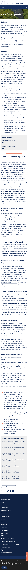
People (2, 502)
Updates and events (6, 516)
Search (17, 544)
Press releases (4, 527)
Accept (4, 567)
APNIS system (7, 336)
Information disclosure (6, 505)
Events (2, 521)
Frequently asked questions (7, 538)
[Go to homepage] (4, 2)
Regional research (5, 547)
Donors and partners (6, 513)
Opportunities (4, 11)
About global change (6, 510)
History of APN (4, 507)
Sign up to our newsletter (8, 486)
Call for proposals (5, 533)
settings (16, 564)
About (2, 497)
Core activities (5, 544)
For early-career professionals (8, 541)
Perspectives (4, 524)
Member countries (5, 499)
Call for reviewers (5, 536)
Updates (3, 519)
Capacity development (6, 550)
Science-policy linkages (6, 552)
